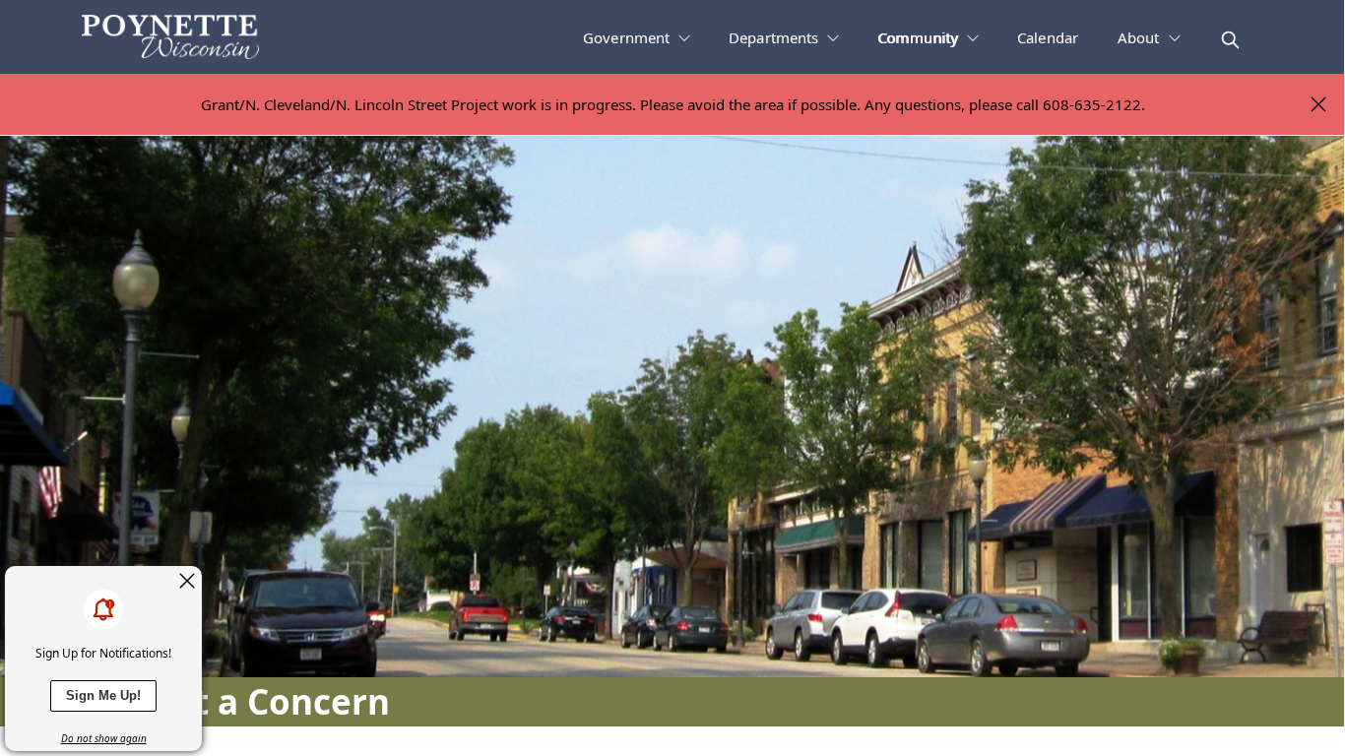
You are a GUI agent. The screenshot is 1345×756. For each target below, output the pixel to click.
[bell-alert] (103, 609)
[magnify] (1230, 40)
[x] (187, 581)
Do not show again (104, 738)
